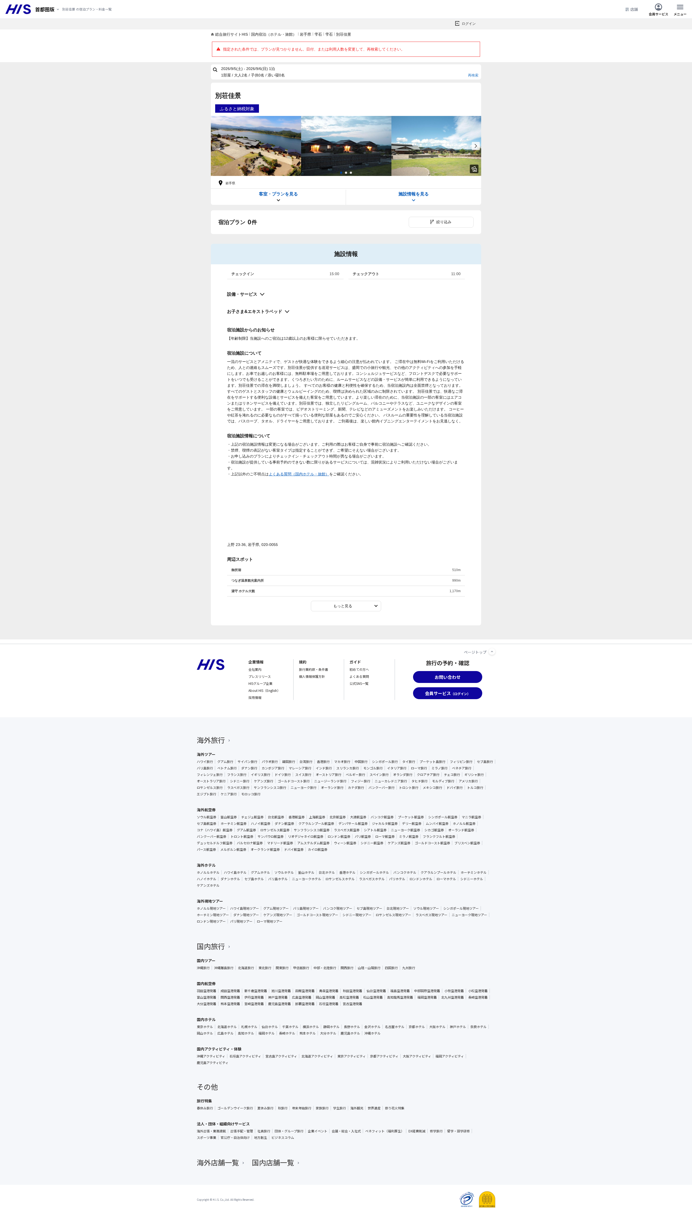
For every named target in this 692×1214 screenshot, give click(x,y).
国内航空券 (206, 983)
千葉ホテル (290, 1027)
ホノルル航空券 (464, 823)
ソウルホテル (284, 872)
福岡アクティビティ (449, 1056)
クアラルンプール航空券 (316, 823)
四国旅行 (391, 968)
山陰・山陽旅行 (369, 968)
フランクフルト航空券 (439, 836)
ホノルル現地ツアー (211, 908)
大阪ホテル (437, 1027)
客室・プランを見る (278, 194)
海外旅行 (211, 740)
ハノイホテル (206, 879)
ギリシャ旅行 (474, 774)
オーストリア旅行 (328, 774)
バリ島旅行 (205, 768)
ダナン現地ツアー (246, 915)
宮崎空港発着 (254, 1004)
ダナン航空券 (284, 823)
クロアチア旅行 (428, 774)
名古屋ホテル (394, 1027)
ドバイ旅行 (455, 787)
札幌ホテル (249, 1027)
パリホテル (397, 879)
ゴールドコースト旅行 (294, 781)
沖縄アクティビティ (211, 1056)
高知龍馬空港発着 (400, 997)
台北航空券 (276, 817)
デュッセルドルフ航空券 (214, 843)
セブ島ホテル (254, 879)
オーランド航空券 (461, 830)
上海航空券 (317, 817)
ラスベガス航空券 (347, 830)
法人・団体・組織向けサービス (223, 1123)
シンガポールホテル (374, 872)
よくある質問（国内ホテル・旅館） (299, 474)
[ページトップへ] (492, 651)
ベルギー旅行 (355, 774)
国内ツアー (206, 960)
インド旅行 (324, 768)
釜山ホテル (306, 872)
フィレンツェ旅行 (210, 774)
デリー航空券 (411, 823)
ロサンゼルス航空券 (275, 830)
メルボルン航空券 (233, 849)
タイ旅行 (408, 761)
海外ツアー (206, 754)
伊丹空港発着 (254, 997)
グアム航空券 (246, 830)
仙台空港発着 (376, 991)
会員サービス (658, 14)
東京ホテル (205, 1027)
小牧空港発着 (454, 991)
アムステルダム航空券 (313, 843)
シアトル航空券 (375, 830)
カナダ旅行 (356, 787)
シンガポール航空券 (442, 817)
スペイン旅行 (379, 774)
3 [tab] (351, 173)
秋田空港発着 (352, 991)
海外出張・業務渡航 (211, 1131)
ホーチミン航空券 (234, 823)
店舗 (634, 9)
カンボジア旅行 (273, 768)
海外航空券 (206, 809)
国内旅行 (211, 946)
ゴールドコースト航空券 (432, 843)
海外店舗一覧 (218, 1162)
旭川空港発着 (281, 991)
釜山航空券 (229, 817)
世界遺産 (374, 1108)
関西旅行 (347, 968)
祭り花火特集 (394, 1108)
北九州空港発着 (452, 997)
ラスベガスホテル (372, 879)
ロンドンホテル (421, 879)
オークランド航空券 (265, 849)
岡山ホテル (205, 1033)
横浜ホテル (311, 1027)
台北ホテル (327, 872)
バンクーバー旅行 (381, 787)
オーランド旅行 (332, 787)
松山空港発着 (373, 997)
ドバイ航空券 (294, 849)
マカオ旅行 (342, 761)
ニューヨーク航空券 (405, 830)
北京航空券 (338, 817)
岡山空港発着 (325, 997)
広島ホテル (225, 1033)
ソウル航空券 (206, 817)
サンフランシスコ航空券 (312, 830)
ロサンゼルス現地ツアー (393, 915)
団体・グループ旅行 (289, 1131)
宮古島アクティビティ (281, 1056)
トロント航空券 (242, 836)
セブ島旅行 (485, 761)
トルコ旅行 (475, 787)
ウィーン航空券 (345, 843)
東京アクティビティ (351, 1056)
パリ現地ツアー (241, 921)
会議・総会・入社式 (346, 1131)
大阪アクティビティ (417, 1056)
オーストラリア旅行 (211, 781)
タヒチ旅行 (419, 781)
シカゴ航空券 (434, 830)
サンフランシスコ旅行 (270, 787)
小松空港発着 (478, 991)
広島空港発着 (301, 997)
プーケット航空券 (411, 817)
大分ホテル (328, 1033)
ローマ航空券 (385, 836)
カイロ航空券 (317, 849)
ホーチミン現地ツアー (213, 915)
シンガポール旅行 (385, 761)
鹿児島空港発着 (279, 1004)
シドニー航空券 (372, 843)
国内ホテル (206, 1019)
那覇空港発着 (305, 1004)
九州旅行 (408, 968)
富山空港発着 (206, 997)
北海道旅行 (246, 968)
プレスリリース (259, 676)
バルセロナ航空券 (250, 843)
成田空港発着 (230, 991)
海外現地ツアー (210, 901)
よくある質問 (359, 676)
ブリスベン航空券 (467, 843)
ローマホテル (446, 879)
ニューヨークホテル (306, 879)
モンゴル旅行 (373, 768)
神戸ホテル (458, 1027)
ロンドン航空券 (339, 836)
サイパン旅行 (247, 761)
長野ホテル (352, 1027)
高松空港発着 (349, 997)
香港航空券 (296, 817)
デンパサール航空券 (353, 823)
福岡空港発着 (427, 997)
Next (476, 146)
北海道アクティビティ (317, 1056)
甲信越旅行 (301, 968)
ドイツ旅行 (283, 774)
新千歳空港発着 (255, 991)
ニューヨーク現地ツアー (469, 915)
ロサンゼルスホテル (340, 879)
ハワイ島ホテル (235, 872)
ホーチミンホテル (474, 872)
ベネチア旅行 (461, 768)
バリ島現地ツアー (306, 908)
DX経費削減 (416, 1131)
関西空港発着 (230, 997)
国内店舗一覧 (273, 1162)
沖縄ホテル (372, 1033)
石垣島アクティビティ (245, 1056)
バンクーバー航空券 (211, 836)
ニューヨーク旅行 (304, 787)
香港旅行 (323, 761)
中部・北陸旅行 (325, 968)
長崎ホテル (287, 1033)
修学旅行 (436, 1131)
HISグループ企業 (260, 683)
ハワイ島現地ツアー (244, 908)
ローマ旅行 (419, 768)
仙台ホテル (270, 1027)
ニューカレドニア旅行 (391, 781)
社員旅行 (263, 1131)
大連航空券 (358, 817)
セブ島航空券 (206, 823)
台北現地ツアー (398, 908)
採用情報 (254, 697)
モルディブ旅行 (443, 781)
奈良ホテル (478, 1027)
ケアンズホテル (208, 885)
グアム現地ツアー (276, 908)
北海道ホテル (227, 1027)
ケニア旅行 (229, 794)
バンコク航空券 (382, 817)
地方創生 (260, 1137)
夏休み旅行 (265, 1108)
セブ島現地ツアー (369, 908)
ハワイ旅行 (205, 761)
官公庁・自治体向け (235, 1137)
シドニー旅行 (239, 781)
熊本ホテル (308, 1033)
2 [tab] (346, 173)
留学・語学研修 (458, 1131)
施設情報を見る (413, 194)
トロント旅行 (408, 787)
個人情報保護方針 (312, 676)
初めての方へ (359, 669)
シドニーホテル (471, 879)
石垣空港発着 (328, 1004)
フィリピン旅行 (461, 761)
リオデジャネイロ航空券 (305, 836)
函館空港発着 (305, 991)
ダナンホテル (230, 879)
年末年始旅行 (301, 1108)
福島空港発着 (400, 991)
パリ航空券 (363, 836)
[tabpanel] (256, 146)
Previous (216, 146)
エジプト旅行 (206, 794)
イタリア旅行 (397, 768)
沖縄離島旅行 (224, 968)
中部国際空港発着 (427, 991)
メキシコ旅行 (432, 787)
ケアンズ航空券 (399, 843)
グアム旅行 (225, 761)
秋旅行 (283, 1108)
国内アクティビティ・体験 (219, 1049)
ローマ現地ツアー (269, 921)
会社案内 (254, 669)
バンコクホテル (404, 872)
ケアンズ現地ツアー (277, 915)
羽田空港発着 (206, 991)
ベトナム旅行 (227, 768)
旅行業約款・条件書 (313, 669)
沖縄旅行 (203, 968)
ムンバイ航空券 (437, 823)
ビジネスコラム (282, 1137)
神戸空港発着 (278, 997)
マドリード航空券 (280, 843)
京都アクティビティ (384, 1056)
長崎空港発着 (478, 997)
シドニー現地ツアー (356, 915)
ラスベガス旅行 (238, 787)
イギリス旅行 (260, 774)
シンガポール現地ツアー (461, 908)
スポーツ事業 (206, 1137)
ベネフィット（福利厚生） (384, 1131)
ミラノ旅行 (439, 768)
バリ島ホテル (278, 879)
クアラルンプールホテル (438, 872)
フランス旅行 (237, 774)
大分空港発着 (206, 1004)
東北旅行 (264, 968)
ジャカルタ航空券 (385, 823)
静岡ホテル (331, 1027)
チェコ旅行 (452, 774)
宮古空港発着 (352, 1004)
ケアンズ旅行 (263, 781)
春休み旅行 (205, 1108)
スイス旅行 (303, 774)
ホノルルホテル (208, 872)
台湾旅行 (306, 761)
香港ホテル (347, 872)
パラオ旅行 (270, 761)
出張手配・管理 (241, 1131)
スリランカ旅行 (347, 768)
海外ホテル (206, 865)
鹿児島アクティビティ (212, 1062)
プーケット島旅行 (432, 761)
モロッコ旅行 (251, 794)
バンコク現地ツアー (337, 908)
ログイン (469, 24)
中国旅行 (361, 761)
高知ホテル (246, 1033)
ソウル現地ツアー (426, 908)
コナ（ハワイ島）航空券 (214, 830)
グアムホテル (260, 872)
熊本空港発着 (230, 1004)
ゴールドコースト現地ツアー (317, 915)
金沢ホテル (372, 1027)
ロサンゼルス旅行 (210, 787)
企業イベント (317, 1131)
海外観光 (356, 1108)
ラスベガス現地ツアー (431, 915)
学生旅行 (339, 1108)
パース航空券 (206, 849)
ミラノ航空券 (408, 836)
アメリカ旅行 (468, 781)
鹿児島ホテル (350, 1033)
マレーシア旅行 (300, 768)
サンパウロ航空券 (271, 836)
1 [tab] (341, 173)
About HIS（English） (264, 690)
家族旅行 (322, 1108)
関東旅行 (282, 968)
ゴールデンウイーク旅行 (235, 1108)
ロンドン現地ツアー (211, 921)
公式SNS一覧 (359, 683)
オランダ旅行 (402, 774)
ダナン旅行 (249, 768)
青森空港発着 (328, 991)
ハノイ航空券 (260, 823)
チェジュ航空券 (252, 817)
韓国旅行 (288, 761)
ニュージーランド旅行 (330, 781)
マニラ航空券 (471, 817)
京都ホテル (417, 1027)
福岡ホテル (266, 1033)
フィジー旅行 (360, 781)
